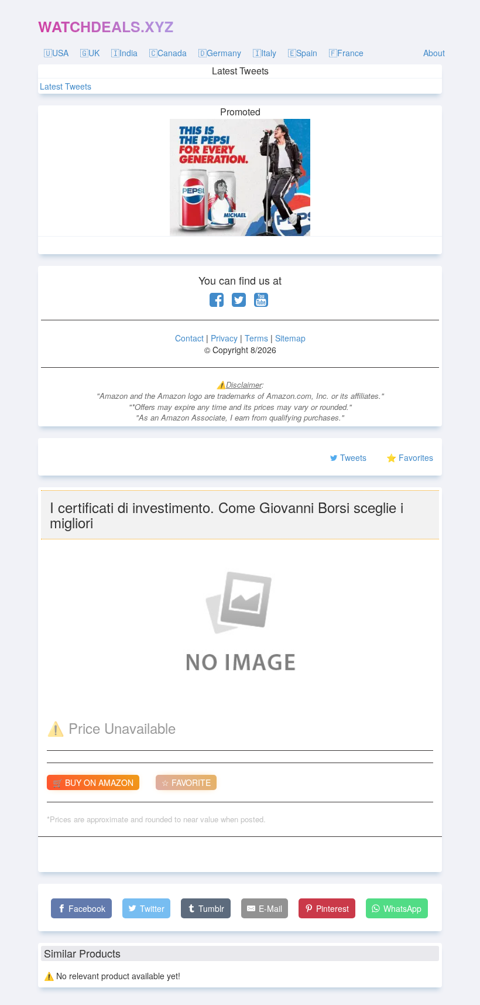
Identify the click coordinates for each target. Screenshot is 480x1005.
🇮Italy (264, 53)
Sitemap (290, 338)
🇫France (346, 53)
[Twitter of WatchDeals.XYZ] (239, 302)
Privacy (224, 338)
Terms (256, 338)
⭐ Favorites (409, 457)
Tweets (353, 457)
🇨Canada (168, 53)
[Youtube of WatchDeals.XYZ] (261, 302)
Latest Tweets (65, 86)
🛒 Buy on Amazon (93, 782)
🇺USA (56, 53)
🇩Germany (219, 53)
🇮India (124, 53)
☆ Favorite (186, 782)
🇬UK (90, 53)
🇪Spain (302, 53)
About (434, 53)
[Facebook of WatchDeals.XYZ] (217, 302)
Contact (189, 338)
